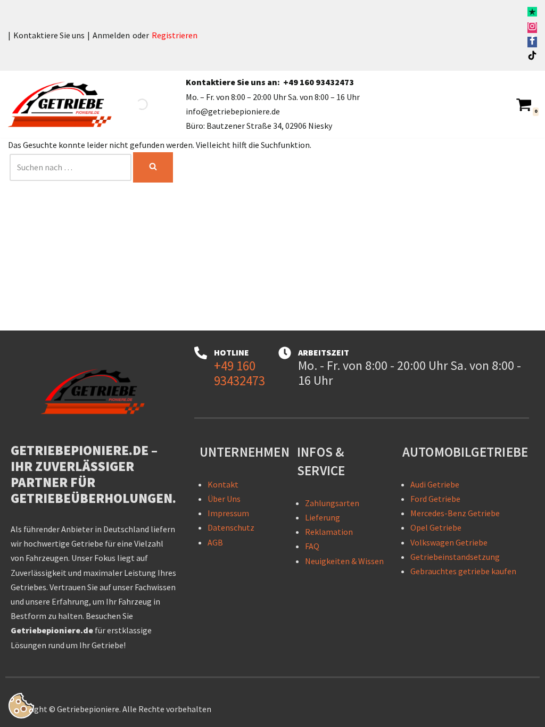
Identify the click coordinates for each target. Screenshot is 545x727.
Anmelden (111, 35)
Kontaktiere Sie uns (49, 35)
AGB (215, 542)
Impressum (228, 513)
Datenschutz (231, 527)
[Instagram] (532, 27)
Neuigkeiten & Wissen (344, 561)
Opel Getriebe (435, 527)
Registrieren (174, 35)
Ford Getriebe (435, 498)
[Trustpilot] (532, 13)
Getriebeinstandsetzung (455, 556)
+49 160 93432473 (318, 82)
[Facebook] (532, 42)
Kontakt (223, 484)
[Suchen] (153, 167)
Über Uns (224, 498)
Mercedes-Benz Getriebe (455, 513)
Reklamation (329, 531)
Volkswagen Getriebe (449, 542)
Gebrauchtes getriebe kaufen (463, 571)
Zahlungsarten (332, 503)
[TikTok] (532, 57)
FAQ (312, 546)
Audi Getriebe (434, 484)
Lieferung (322, 517)
